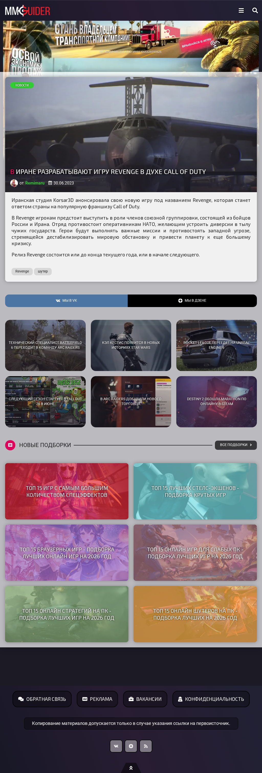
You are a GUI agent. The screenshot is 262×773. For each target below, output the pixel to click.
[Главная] (27, 10)
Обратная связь (46, 699)
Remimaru (35, 183)
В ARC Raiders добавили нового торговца (130, 401)
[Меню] (241, 10)
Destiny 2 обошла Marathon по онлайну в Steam (216, 401)
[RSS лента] (145, 746)
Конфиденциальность (214, 699)
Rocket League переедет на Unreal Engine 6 (216, 345)
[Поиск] (255, 10)
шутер (43, 271)
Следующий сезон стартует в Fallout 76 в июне (45, 401)
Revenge (22, 271)
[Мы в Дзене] (131, 746)
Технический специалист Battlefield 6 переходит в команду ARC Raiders (45, 345)
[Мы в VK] (116, 746)
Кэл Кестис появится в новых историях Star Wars (131, 345)
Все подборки (233, 445)
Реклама (101, 699)
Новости (22, 85)
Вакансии (149, 699)
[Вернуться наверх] (131, 768)
